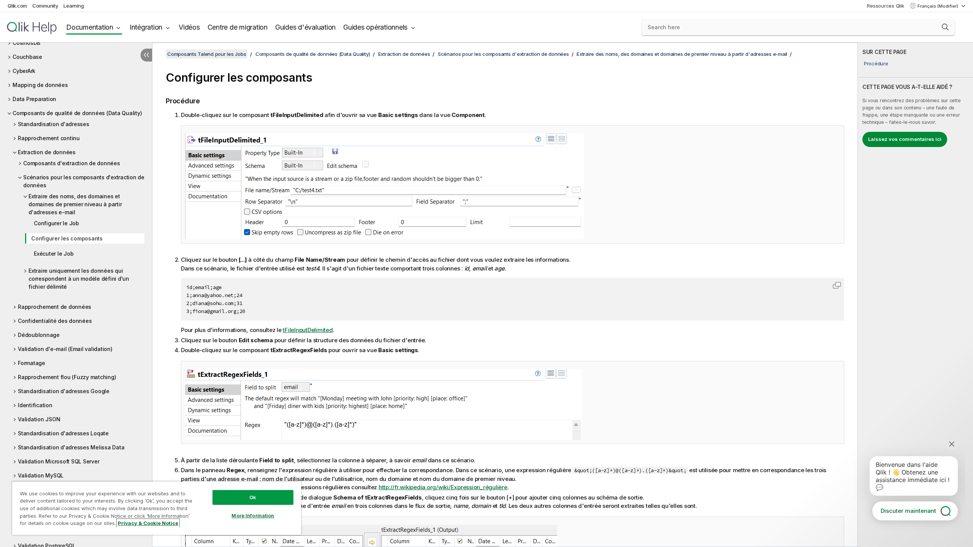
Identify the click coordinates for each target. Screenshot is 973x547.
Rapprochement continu (49, 138)
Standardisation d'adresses (53, 124)
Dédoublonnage (39, 335)
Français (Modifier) (938, 6)
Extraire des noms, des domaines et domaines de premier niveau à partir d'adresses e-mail (75, 204)
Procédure (876, 63)
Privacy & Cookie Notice (148, 523)
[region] (156, 508)
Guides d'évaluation (305, 27)
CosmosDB (26, 43)
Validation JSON (39, 419)
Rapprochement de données (54, 307)
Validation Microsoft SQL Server (58, 461)
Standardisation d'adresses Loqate (63, 433)
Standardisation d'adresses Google (63, 391)
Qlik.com (17, 6)
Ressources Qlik (885, 6)
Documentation (89, 27)
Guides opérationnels (375, 27)
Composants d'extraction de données (71, 163)
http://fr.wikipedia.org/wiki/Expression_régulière (443, 487)
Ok (252, 497)
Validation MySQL (40, 475)
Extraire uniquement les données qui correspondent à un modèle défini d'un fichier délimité (79, 278)
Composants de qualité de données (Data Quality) (77, 113)
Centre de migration (238, 27)
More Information (252, 515)
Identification (35, 405)
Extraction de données (47, 152)
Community (45, 6)
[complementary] (915, 295)
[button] (945, 27)
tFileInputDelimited (308, 330)
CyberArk (24, 71)
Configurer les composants (67, 238)
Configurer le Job (56, 223)
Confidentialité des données (55, 321)
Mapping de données (40, 85)
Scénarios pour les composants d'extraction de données (83, 181)
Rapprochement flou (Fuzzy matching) (67, 377)
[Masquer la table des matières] (146, 55)
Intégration (146, 27)
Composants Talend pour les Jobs (206, 54)
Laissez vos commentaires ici (904, 139)
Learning (73, 6)
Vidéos (189, 27)
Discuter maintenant (908, 510)
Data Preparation (34, 99)
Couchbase (27, 57)
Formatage (31, 363)
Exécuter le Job (53, 253)
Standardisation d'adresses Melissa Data (71, 447)
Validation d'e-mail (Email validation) (65, 349)
